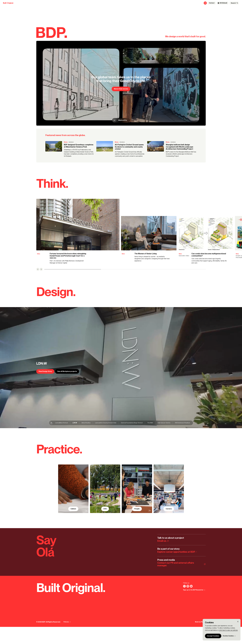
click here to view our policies (228, 630)
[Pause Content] (114, 120)
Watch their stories (121, 89)
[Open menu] (205, 3)
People (137, 509)
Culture (73, 509)
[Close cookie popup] (237, 621)
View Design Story (45, 371)
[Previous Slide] (37, 269)
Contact (211, 3)
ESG (105, 509)
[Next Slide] (41, 269)
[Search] (237, 3)
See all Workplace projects (67, 371)
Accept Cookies (213, 636)
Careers (169, 509)
